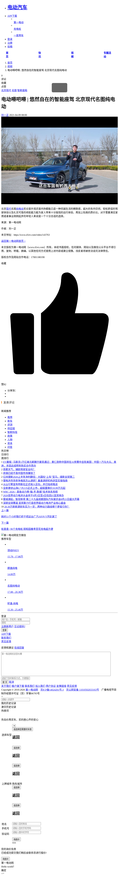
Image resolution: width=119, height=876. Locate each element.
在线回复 (19, 647)
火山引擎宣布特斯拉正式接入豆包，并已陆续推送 (30, 484)
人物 (9, 439)
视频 (9, 66)
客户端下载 (18, 686)
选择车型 (7, 735)
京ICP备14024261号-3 (52, 689)
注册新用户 (7, 626)
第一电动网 (32, 689)
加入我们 (40, 686)
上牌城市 (7, 783)
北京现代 (6, 90)
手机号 (5, 828)
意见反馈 (6, 641)
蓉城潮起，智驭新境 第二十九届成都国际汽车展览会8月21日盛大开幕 (41, 499)
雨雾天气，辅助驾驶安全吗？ (19, 469)
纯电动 (20, 208)
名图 (14, 90)
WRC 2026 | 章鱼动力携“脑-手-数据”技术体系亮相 (30, 491)
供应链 (11, 428)
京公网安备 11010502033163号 (82, 689)
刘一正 (5, 115)
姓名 (4, 824)
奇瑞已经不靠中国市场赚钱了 (19, 473)
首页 (9, 62)
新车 (9, 421)
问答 (9, 447)
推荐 (9, 417)
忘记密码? (19, 626)
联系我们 (6, 637)
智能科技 (12, 432)
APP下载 (12, 16)
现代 (8, 208)
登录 (4, 630)
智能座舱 (22, 90)
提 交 (4, 682)
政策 (9, 436)
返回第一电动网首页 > (13, 241)
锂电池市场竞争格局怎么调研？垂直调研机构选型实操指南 (35, 480)
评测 (9, 424)
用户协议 (51, 686)
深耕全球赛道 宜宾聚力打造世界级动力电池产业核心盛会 (34, 503)
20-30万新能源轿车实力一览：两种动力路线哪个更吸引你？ (37, 506)
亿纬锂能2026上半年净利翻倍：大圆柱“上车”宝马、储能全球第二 (39, 477)
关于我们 (6, 686)
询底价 (16, 839)
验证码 (5, 834)
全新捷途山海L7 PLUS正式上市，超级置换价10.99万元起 (34, 488)
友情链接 (61, 686)
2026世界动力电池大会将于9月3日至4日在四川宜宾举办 (33, 495)
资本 (9, 443)
